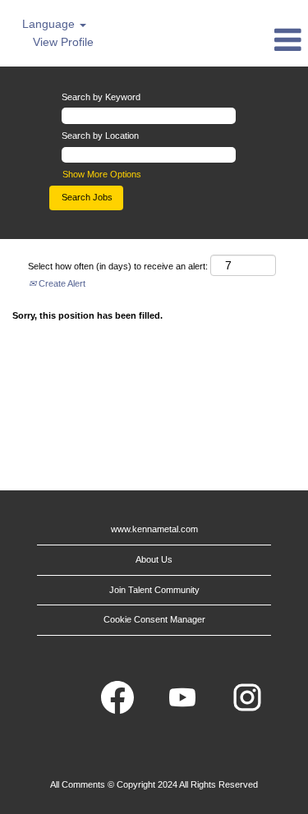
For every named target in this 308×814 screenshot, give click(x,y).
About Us (154, 559)
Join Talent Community (154, 590)
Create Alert (60, 283)
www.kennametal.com (154, 529)
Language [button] (50, 23)
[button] (256, 39)
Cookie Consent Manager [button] (154, 619)
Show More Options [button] (101, 174)
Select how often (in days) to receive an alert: (118, 266)
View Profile (63, 41)
